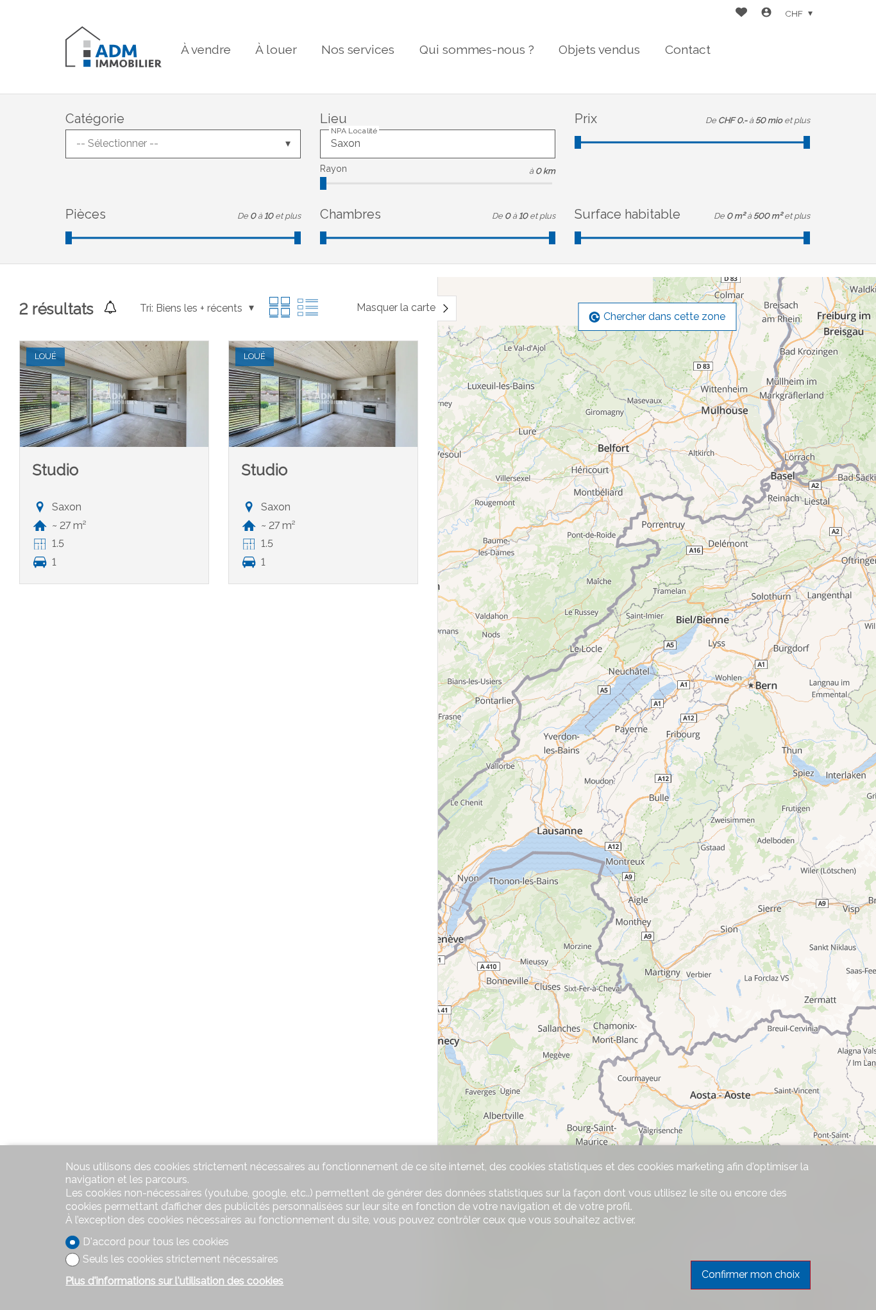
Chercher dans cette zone (664, 316)
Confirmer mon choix (751, 1274)
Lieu (333, 118)
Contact (688, 49)
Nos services (357, 49)
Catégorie (94, 118)
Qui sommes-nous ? (476, 49)
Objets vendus (599, 49)
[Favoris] (741, 13)
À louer (276, 49)
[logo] (113, 46)
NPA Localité (354, 130)
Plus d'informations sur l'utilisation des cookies (174, 1281)
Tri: (146, 308)
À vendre (206, 49)
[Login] (766, 13)
